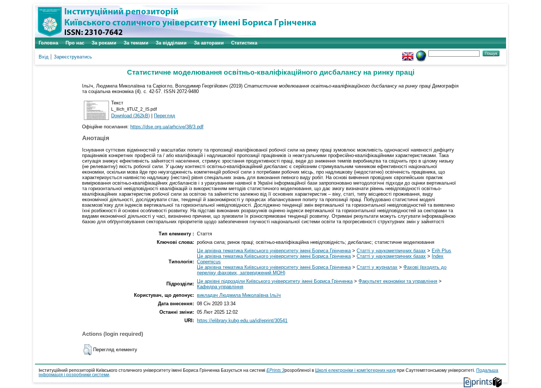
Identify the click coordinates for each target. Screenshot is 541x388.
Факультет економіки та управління (397, 281)
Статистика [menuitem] (244, 43)
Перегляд (164, 115)
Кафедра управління (220, 286)
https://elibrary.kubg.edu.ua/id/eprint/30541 (242, 320)
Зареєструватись (73, 57)
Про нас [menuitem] (75, 43)
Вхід (44, 57)
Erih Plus (441, 250)
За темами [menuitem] (136, 43)
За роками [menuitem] (104, 43)
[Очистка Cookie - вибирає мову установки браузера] (421, 53)
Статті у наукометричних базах (391, 250)
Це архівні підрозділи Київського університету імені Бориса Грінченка (275, 281)
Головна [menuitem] (48, 43)
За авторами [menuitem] (209, 43)
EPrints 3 (275, 370)
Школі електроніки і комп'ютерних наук (355, 370)
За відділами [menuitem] (171, 43)
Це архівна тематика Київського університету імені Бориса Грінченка (274, 250)
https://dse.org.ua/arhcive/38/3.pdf (167, 126)
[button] (87, 349)
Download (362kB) (130, 115)
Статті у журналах (377, 267)
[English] (408, 53)
